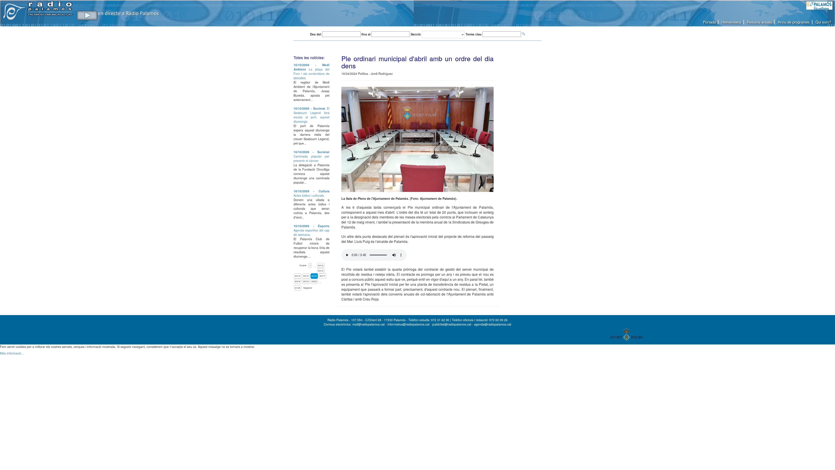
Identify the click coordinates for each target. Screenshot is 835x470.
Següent (307, 287)
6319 (306, 281)
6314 (297, 275)
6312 (320, 265)
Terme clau (474, 34)
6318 (297, 281)
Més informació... (12, 353)
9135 (297, 287)
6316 (314, 275)
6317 (322, 275)
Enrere (303, 265)
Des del (315, 34)
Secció (416, 34)
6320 (314, 281)
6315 (306, 275)
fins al (366, 34)
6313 (320, 270)
